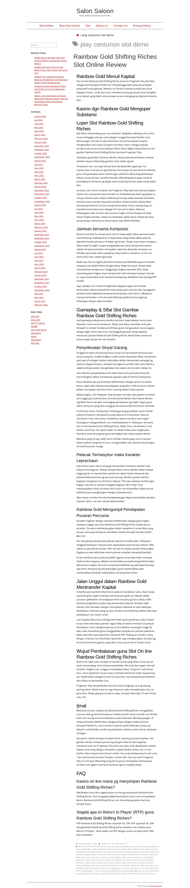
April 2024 (39, 219)
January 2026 (40, 142)
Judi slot (35, 343)
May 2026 (38, 127)
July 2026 (38, 120)
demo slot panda (98, 860)
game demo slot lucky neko (115, 862)
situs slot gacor (39, 329)
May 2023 (38, 260)
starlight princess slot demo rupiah (92, 873)
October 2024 (40, 197)
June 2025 (39, 168)
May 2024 (38, 216)
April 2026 (39, 131)
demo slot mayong (129, 857)
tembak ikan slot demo (117, 873)
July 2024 (38, 208)
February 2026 (41, 138)
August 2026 (40, 116)
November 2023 (41, 238)
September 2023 (42, 245)
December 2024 (41, 190)
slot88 (34, 326)
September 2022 (42, 290)
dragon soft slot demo (94, 862)
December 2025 (41, 146)
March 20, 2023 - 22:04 (88, 843)
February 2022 (41, 305)
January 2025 (40, 186)
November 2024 (41, 194)
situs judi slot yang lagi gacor (109, 868)
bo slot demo (144, 849)
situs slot (35, 319)
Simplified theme (156, 886)
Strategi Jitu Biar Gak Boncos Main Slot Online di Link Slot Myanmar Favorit (50, 89)
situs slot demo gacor (131, 868)
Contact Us (120, 25)
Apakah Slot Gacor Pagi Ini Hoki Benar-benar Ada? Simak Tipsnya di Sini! (50, 70)
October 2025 (40, 153)
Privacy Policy (142, 25)
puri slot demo (91, 868)
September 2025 (42, 157)
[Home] (77, 35)
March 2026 (39, 135)
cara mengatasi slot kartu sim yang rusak (120, 852)
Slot (88, 25)
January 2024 (40, 231)
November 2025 (41, 149)
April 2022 (39, 297)
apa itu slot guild (121, 846)
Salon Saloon (95, 10)
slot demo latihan (148, 868)
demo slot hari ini (93, 857)
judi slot (35, 316)
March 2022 (39, 301)
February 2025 (41, 183)
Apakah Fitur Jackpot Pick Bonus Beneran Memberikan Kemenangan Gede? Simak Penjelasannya (51, 79)
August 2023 (40, 249)
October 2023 (40, 242)
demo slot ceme (141, 854)
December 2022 (41, 279)
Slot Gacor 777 (121, 843)
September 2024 (42, 201)
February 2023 (41, 271)
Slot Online (46, 25)
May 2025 (38, 172)
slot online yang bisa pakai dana (108, 871)
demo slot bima (127, 854)
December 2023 (41, 234)
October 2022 (40, 286)
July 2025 (38, 164)
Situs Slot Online (69, 25)
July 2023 (38, 253)
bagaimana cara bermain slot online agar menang (117, 849)
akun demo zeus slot (105, 846)
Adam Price (106, 843)
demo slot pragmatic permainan (119, 860)
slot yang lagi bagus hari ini (133, 871)
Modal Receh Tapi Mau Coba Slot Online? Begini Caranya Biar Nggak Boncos (50, 60)
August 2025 (40, 160)
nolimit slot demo (138, 865)
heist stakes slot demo (136, 862)
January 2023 (40, 275)
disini (33, 336)
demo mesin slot (113, 854)
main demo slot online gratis (118, 865)
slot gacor (36, 333)
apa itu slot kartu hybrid (139, 846)
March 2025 (39, 179)
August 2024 (40, 205)
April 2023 (39, 264)
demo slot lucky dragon (111, 857)
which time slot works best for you (141, 873)
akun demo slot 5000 (87, 846)
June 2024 (39, 212)
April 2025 (39, 175)
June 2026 (39, 123)
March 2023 (39, 268)
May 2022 (38, 293)
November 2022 (41, 282)
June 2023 (39, 256)
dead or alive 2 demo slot (95, 854)
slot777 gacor (38, 323)
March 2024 (39, 223)
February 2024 (41, 227)
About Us (102, 25)
